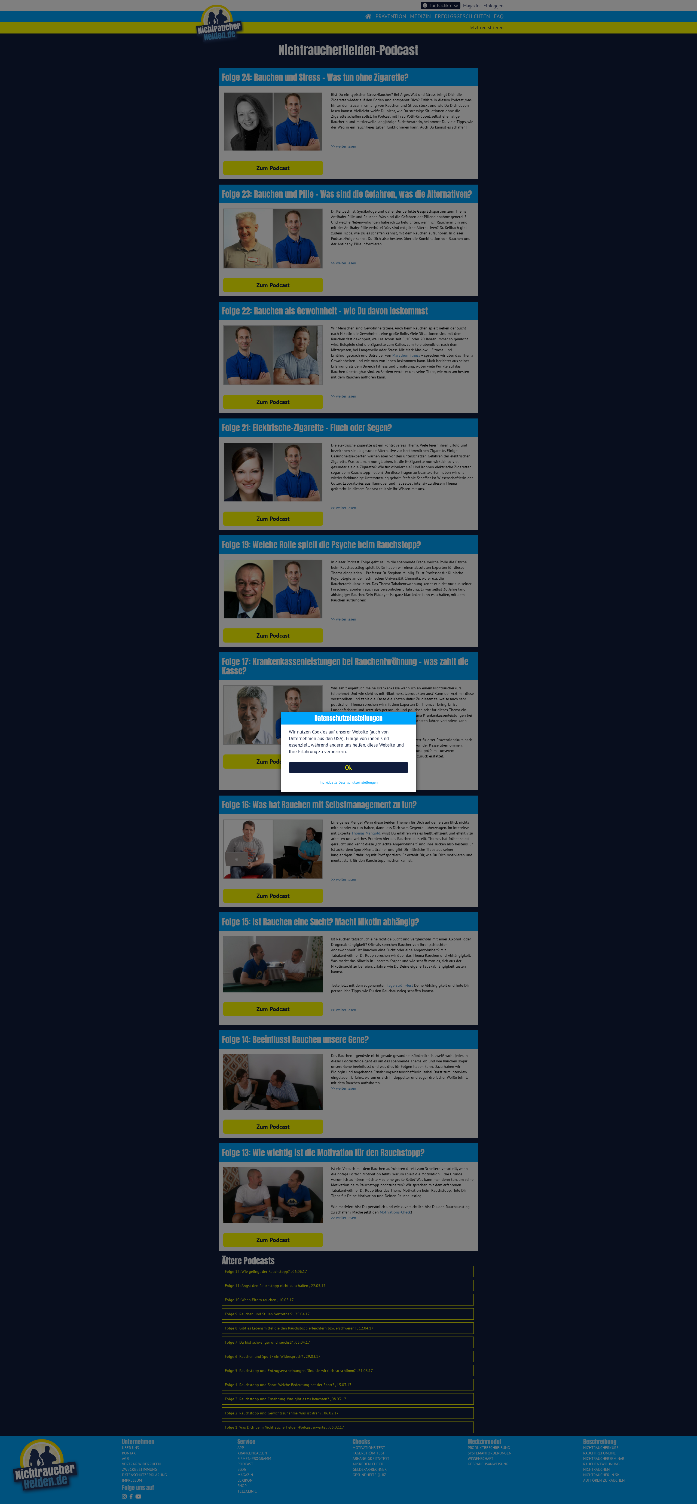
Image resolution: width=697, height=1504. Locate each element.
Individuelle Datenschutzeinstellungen (349, 782)
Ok (348, 767)
